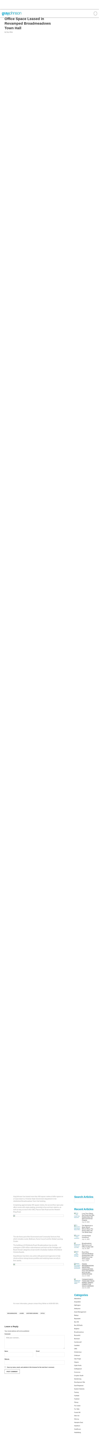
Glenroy (76, 1419)
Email (38, 1351)
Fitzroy (76, 1402)
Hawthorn (77, 1425)
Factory (76, 1392)
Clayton (76, 1362)
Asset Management (80, 1312)
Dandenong (77, 1379)
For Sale (76, 1409)
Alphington (77, 1305)
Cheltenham (78, 1352)
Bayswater (77, 1318)
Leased (22, 1313)
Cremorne (77, 1372)
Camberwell (77, 1342)
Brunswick (77, 1335)
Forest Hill (77, 1412)
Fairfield (76, 1395)
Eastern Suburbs (79, 1389)
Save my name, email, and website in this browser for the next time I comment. (30, 1367)
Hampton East (78, 1422)
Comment (7, 1334)
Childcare (77, 1355)
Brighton (76, 1328)
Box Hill (76, 1322)
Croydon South (78, 1375)
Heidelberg (77, 1432)
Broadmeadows (12, 1313)
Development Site (79, 1382)
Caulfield (76, 1345)
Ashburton (77, 1308)
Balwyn (76, 1315)
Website (7, 1359)
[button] (95, 13)
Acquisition (77, 1302)
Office (43, 1313)
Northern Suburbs (32, 1313)
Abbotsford (77, 1298)
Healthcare (77, 1429)
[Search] (92, 1201)
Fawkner (76, 1399)
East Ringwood (78, 1385)
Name (6, 1351)
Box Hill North (78, 1325)
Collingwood (78, 1369)
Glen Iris (76, 1415)
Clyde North (77, 1365)
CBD (75, 1348)
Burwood (77, 1338)
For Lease (77, 1405)
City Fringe (77, 1359)
